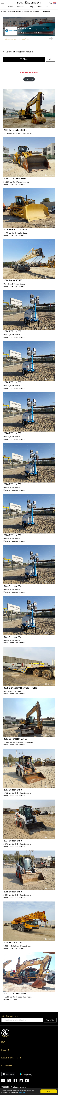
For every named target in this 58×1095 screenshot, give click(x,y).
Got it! (48, 1091)
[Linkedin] (4, 1080)
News (39, 6)
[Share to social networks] (51, 39)
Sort (49, 59)
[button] (29, 1042)
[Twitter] (10, 1080)
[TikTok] (28, 1080)
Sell (47, 6)
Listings (30, 6)
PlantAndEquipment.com (16, 1087)
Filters (25, 59)
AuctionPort (24, 28)
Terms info (22, 1093)
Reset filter (29, 79)
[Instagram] (22, 1080)
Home (10, 6)
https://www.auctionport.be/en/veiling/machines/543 (17, 39)
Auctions (20, 6)
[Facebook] (16, 1080)
